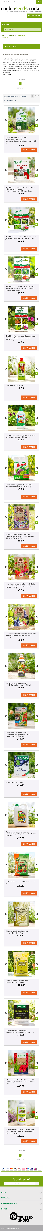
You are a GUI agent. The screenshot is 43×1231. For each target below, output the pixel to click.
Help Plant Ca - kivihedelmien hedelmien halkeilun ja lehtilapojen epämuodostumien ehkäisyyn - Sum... (20, 189)
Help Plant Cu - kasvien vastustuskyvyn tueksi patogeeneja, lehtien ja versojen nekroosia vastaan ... (20, 288)
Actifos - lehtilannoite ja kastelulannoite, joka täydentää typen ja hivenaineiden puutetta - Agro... (21, 1131)
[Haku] (39, 29)
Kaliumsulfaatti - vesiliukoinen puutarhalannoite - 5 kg (17, 932)
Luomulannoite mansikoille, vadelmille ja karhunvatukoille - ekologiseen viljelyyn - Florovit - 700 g (20, 586)
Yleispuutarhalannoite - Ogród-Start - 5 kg (20, 882)
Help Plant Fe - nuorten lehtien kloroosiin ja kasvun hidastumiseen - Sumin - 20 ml (21, 238)
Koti (3, 36)
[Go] (37, 1183)
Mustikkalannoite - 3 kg (14, 782)
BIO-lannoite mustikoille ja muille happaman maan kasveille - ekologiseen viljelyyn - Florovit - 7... (20, 536)
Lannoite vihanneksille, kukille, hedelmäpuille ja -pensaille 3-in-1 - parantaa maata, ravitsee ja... (18, 734)
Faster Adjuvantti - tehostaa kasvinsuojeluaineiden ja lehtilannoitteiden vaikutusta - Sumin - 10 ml (21, 140)
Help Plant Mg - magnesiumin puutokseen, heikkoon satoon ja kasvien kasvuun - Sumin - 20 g (21, 338)
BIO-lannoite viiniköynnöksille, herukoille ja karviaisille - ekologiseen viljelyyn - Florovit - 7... (21, 635)
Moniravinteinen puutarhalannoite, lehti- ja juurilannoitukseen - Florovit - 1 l (21, 436)
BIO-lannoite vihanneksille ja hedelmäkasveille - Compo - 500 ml (18, 684)
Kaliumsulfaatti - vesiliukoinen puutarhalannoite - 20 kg (17, 981)
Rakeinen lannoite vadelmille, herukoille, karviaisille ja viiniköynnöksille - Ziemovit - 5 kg (21, 1082)
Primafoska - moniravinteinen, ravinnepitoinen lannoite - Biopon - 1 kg (20, 1031)
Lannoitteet (10, 36)
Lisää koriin (29, 149)
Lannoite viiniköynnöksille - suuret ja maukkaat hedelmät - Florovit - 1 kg (19, 486)
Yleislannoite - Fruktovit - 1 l (16, 385)
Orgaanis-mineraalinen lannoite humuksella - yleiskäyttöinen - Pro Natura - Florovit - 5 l (21, 834)
